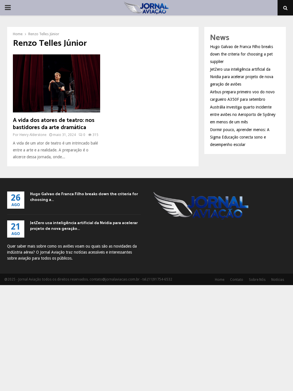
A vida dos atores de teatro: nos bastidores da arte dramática (53, 124)
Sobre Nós (257, 280)
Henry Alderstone (32, 135)
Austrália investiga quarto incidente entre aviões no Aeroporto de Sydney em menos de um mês (243, 114)
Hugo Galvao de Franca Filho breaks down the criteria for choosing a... (84, 197)
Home (219, 280)
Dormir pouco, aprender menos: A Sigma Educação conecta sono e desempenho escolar (240, 137)
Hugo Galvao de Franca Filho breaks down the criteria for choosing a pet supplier (241, 54)
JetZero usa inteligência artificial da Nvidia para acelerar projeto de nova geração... (84, 226)
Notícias (277, 280)
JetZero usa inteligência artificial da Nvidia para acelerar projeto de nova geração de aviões (241, 76)
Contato (236, 280)
